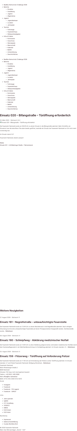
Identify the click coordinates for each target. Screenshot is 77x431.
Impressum (7, 419)
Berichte (6, 7)
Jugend (10, 14)
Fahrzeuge (11, 29)
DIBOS (6, 408)
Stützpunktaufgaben (14, 34)
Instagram (7, 385)
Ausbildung (11, 11)
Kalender (10, 47)
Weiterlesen (9, 331)
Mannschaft (11, 45)
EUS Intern (7, 412)
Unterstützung (12, 52)
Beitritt (10, 50)
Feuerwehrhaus (12, 32)
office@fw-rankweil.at (10, 376)
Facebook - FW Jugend (11, 389)
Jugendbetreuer (13, 20)
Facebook (7, 387)
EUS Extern (7, 410)
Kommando (11, 38)
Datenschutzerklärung (11, 422)
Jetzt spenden (8, 399)
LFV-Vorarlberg (8, 403)
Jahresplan (11, 25)
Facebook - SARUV (10, 391)
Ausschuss (11, 41)
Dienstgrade (11, 43)
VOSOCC (7, 405)
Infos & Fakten (8, 36)
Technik (6, 27)
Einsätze (10, 9)
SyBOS (6, 401)
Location (10, 23)
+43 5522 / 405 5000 (12, 374)
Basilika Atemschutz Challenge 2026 (15, 5)
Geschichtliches (13, 54)
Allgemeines (11, 16)
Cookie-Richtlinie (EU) (11, 424)
